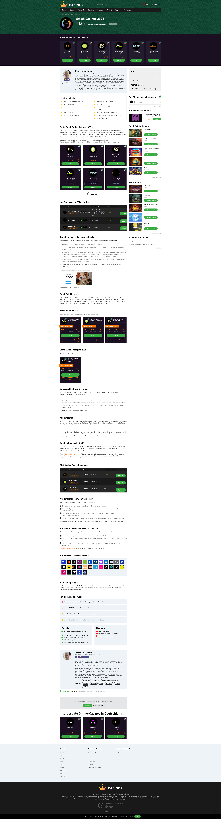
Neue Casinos (64, 753)
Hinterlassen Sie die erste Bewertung (97, 24)
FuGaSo (146, 151)
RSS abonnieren (111, 812)
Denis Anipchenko (68, 83)
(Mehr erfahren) (129, 816)
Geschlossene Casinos (66, 759)
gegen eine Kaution (66, 326)
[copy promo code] (70, 57)
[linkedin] (76, 657)
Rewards (62, 776)
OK (137, 816)
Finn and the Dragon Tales (151, 204)
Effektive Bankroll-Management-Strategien (142, 244)
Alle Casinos (93, 194)
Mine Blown (147, 185)
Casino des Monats (93, 753)
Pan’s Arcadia (147, 129)
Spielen (67, 60)
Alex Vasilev (74, 691)
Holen (70, 335)
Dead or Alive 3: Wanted (150, 138)
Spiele (72, 10)
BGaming (146, 225)
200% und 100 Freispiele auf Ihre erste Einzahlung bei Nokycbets (152, 115)
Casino (64, 10)
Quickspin (146, 169)
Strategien (127, 10)
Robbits (146, 167)
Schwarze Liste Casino (66, 756)
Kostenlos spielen (151, 134)
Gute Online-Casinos (135, 242)
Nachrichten (91, 762)
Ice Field (146, 214)
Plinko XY (146, 223)
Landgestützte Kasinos (94, 767)
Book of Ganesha (148, 158)
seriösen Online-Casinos (68, 548)
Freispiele (81, 10)
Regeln (117, 10)
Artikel (109, 10)
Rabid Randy (147, 195)
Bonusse (100, 10)
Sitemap (90, 764)
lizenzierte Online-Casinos (69, 454)
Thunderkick (147, 131)
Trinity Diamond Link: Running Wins (152, 149)
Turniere (91, 10)
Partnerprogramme (121, 753)
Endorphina (146, 160)
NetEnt (145, 140)
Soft (89, 756)
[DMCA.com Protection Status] (109, 807)
